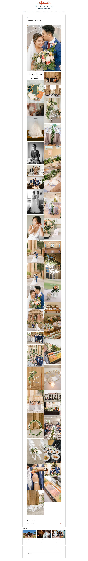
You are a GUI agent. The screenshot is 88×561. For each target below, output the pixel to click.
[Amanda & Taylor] (44, 534)
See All (65, 528)
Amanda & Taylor (41, 539)
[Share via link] (34, 520)
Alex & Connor (26, 539)
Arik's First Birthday (56, 539)
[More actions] (60, 18)
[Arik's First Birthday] (58, 534)
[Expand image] (35, 76)
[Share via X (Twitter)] (29, 520)
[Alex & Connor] (29, 534)
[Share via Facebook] (27, 520)
